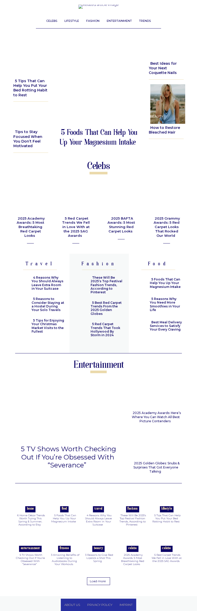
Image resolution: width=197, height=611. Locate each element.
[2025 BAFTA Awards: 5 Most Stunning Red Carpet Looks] (121, 198)
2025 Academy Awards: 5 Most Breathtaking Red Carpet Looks (31, 227)
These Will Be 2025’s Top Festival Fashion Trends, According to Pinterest (106, 285)
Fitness (64, 548)
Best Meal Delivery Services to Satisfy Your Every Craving (166, 326)
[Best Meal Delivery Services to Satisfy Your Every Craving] (138, 327)
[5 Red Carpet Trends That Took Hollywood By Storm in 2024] (79, 330)
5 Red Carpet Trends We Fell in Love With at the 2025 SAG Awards (76, 227)
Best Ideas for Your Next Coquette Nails (163, 68)
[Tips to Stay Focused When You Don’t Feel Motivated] (30, 116)
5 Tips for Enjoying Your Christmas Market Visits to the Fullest (48, 325)
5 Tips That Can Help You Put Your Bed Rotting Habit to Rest (30, 88)
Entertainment (30, 548)
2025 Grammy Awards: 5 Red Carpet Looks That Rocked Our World (167, 227)
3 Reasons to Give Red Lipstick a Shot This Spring (99, 558)
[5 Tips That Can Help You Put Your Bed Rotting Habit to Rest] (30, 56)
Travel (98, 508)
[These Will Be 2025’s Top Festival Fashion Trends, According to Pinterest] (79, 284)
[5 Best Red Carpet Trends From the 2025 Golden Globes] (79, 309)
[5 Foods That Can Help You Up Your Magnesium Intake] (98, 81)
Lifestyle (23, 70)
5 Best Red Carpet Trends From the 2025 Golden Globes (106, 308)
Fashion (132, 508)
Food (64, 508)
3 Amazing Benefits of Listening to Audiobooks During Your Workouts (65, 559)
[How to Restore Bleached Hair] (166, 103)
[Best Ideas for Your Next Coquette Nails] (166, 47)
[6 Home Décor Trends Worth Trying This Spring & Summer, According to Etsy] (30, 502)
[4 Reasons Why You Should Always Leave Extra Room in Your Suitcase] (20, 284)
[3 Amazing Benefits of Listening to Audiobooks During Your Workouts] (64, 541)
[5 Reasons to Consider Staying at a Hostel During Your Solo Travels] (20, 305)
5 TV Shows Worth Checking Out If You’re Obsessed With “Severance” (68, 457)
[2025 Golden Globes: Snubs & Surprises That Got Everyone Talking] (156, 444)
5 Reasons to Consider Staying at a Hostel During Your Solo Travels (48, 304)
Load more (98, 581)
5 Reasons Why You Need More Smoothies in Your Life (165, 304)
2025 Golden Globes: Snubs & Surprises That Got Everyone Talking (156, 467)
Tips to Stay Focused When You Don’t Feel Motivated (27, 138)
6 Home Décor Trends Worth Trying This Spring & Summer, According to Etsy (31, 520)
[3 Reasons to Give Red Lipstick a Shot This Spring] (98, 541)
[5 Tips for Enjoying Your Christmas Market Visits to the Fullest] (20, 327)
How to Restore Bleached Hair (164, 130)
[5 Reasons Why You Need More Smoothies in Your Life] (138, 305)
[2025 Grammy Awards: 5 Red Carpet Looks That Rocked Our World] (166, 198)
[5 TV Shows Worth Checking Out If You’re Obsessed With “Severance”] (68, 411)
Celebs (132, 548)
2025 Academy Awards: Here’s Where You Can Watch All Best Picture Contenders (156, 417)
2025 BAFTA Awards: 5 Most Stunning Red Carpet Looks (121, 224)
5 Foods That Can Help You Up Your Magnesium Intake (98, 138)
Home (30, 508)
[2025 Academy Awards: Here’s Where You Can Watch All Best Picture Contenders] (156, 393)
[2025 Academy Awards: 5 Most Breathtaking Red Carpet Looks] (30, 198)
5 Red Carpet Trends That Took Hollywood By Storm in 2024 (105, 329)
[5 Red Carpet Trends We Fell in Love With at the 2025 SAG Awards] (75, 198)
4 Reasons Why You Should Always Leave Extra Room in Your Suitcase (47, 283)
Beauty (156, 52)
